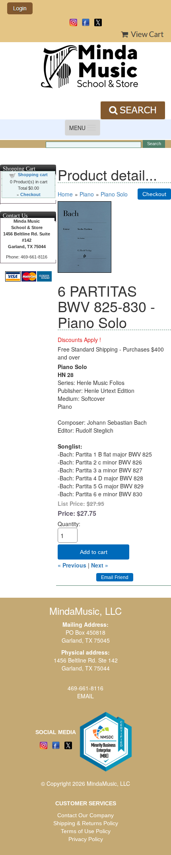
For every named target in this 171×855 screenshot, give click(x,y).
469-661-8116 (85, 688)
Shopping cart (33, 174)
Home (65, 194)
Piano (87, 194)
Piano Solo (114, 194)
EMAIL (85, 696)
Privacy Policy (85, 839)
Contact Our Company (85, 815)
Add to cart (93, 552)
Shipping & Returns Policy (85, 823)
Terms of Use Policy (86, 831)
